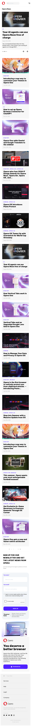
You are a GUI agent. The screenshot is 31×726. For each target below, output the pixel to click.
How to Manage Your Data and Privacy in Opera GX (15, 354)
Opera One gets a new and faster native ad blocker (15, 540)
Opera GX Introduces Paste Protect (12, 205)
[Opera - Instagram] (14, 715)
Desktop (6, 75)
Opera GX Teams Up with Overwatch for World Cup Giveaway (14, 235)
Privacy (12, 379)
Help (4, 686)
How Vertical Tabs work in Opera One (15, 294)
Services (6, 681)
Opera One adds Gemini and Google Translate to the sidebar (14, 142)
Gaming (5, 350)
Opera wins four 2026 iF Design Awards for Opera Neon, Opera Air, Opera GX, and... (14, 174)
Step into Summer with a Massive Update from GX (14, 416)
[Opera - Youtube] (9, 715)
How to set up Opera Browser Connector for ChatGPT (13, 111)
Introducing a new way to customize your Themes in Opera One (15, 80)
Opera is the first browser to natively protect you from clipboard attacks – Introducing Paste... (14, 385)
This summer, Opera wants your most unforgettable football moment (15, 477)
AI (3, 29)
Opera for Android (9, 472)
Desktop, (6, 169)
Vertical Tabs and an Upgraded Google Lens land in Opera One (13, 324)
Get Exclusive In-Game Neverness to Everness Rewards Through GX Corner (13, 509)
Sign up (15, 608)
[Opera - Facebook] (4, 715)
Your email (6, 584)
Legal (5, 692)
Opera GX (20, 169)
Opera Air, (13, 169)
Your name (6, 575)
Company (6, 697)
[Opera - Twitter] (6, 715)
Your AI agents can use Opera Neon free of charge (15, 35)
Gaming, (6, 202)
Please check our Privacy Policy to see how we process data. (19, 615)
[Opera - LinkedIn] (11, 715)
